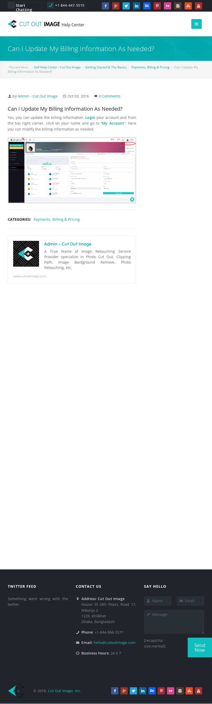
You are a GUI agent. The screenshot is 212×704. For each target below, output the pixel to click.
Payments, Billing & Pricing (57, 219)
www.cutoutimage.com (29, 276)
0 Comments (109, 96)
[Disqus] (72, 360)
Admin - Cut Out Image (38, 96)
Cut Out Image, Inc (64, 690)
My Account (113, 123)
